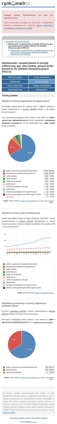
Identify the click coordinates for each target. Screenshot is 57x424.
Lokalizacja (15, 81)
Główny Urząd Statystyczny (30, 201)
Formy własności (15, 85)
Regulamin (36, 418)
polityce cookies (9, 413)
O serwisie (14, 418)
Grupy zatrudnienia (41, 85)
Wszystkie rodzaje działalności (17, 42)
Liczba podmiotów (42, 77)
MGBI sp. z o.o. (31, 422)
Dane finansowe (15, 90)
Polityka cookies (25, 418)
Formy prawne (41, 81)
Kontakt (44, 418)
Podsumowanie (15, 77)
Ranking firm (41, 90)
